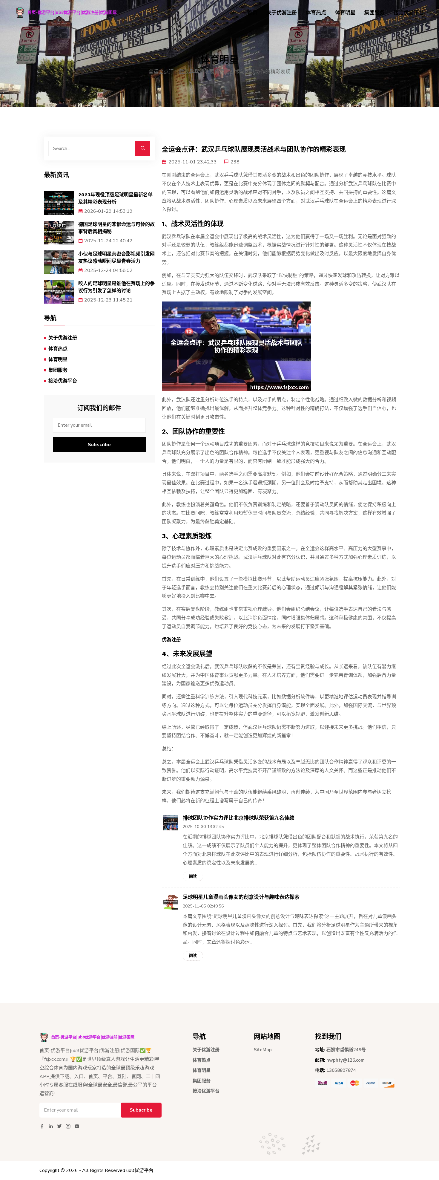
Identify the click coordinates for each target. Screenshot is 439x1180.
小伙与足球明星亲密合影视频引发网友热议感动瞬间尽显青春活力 (116, 257)
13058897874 (341, 1070)
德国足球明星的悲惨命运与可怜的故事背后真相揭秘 (116, 227)
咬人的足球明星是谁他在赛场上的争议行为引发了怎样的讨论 (116, 287)
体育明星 (345, 12)
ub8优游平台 (140, 1170)
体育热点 (316, 12)
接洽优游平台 (409, 12)
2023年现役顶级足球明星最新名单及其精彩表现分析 (115, 198)
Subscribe (99, 444)
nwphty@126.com (345, 1060)
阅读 (193, 876)
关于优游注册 (281, 12)
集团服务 (374, 12)
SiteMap (263, 1050)
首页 (252, 12)
